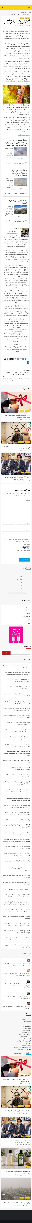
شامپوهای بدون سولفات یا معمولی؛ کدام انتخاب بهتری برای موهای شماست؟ (17, 688)
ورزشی (22, 472)
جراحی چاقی (28, 1028)
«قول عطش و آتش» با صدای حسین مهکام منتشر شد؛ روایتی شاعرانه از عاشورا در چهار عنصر (17, 731)
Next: (16, 379)
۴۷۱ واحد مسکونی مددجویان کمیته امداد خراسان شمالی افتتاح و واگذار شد (17, 416)
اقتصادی (22, 411)
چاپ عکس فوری (27, 1026)
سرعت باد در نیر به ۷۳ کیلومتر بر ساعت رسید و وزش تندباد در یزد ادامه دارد (17, 695)
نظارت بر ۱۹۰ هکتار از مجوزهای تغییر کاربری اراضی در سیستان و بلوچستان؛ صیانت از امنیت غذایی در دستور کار (16, 903)
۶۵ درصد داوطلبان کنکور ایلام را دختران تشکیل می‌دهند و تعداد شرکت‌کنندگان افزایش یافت (16, 702)
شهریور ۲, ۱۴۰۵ (19, 481)
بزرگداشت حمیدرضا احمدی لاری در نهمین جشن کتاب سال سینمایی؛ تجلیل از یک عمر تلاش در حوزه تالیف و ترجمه (16, 939)
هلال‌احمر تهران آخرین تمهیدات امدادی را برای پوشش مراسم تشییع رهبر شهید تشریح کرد (17, 964)
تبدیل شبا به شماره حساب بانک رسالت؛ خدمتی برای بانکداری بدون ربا (17, 946)
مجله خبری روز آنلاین (24, 134)
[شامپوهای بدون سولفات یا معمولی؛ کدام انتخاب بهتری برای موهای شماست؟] (16, 1158)
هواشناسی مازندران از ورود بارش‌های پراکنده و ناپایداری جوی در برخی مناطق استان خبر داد (16, 709)
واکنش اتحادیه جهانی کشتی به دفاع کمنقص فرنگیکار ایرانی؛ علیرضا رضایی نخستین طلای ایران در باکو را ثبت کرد (17, 791)
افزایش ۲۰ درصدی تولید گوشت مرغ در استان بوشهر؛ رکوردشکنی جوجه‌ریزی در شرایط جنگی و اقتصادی (17, 745)
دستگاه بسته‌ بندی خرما (25, 1034)
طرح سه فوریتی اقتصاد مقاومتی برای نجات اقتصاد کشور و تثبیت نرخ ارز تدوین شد (16, 723)
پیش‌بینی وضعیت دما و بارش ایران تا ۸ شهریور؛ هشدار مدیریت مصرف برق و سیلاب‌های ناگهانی (17, 833)
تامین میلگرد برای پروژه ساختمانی (22, 1047)
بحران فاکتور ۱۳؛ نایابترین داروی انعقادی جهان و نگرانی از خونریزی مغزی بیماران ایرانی (16, 974)
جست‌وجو (27, 646)
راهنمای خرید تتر (26, 1030)
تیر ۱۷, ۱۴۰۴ (19, 25)
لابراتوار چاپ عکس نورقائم (24, 1040)
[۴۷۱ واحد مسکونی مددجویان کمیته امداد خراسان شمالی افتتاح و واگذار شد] (16, 402)
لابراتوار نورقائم (27, 1038)
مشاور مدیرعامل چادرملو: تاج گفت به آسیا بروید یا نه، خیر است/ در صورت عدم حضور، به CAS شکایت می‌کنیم (16, 840)
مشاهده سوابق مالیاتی (25, 1032)
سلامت (28, 613)
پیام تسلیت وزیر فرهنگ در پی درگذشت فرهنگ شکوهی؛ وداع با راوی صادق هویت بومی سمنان (16, 776)
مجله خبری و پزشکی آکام (24, 1049)
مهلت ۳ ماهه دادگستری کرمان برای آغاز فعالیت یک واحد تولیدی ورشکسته (16, 869)
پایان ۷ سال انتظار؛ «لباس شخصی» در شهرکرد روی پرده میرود (17, 862)
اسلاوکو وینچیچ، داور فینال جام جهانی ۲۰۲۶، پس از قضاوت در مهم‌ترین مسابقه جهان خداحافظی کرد (16, 806)
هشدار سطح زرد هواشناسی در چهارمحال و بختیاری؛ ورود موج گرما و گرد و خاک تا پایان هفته (17, 932)
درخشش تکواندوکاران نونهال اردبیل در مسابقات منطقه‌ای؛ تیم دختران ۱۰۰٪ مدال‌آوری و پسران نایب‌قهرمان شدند (16, 753)
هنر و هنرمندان (21, 442)
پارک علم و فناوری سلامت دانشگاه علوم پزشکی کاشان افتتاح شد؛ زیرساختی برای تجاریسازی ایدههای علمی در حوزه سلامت (17, 986)
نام (14, 523)
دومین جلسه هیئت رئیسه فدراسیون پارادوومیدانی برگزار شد (16, 761)
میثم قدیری (26, 25)
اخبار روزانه (27, 18)
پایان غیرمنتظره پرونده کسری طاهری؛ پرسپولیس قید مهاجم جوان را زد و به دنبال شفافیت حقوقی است (17, 910)
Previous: (17, 372)
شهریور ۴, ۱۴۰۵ (19, 450)
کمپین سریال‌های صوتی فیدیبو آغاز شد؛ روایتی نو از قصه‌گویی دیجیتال (17, 847)
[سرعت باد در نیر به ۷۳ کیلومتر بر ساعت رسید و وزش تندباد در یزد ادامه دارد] (16, 1189)
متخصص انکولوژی (26, 1019)
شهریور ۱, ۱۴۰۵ (19, 1175)
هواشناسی (22, 18)
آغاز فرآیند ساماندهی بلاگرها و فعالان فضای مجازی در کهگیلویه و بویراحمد (17, 826)
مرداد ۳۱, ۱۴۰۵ (19, 1206)
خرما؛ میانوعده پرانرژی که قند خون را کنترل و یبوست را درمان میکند (16, 1007)
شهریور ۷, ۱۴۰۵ (19, 419)
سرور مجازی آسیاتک (26, 1036)
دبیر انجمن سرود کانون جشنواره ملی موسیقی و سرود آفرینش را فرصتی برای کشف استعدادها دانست (16, 447)
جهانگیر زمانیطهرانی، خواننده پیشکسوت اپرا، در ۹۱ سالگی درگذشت (16, 917)
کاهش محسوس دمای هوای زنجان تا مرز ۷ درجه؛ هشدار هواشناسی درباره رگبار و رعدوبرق (17, 855)
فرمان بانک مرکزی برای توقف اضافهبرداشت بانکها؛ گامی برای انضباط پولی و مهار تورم (16, 783)
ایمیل (28, 523)
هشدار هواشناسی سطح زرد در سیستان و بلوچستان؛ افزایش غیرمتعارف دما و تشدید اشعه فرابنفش (17, 896)
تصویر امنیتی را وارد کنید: (23, 550)
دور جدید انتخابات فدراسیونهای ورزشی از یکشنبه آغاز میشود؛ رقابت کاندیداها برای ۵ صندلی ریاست (17, 924)
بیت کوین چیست (26, 1045)
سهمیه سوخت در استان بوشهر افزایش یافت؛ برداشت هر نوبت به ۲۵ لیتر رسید (16, 738)
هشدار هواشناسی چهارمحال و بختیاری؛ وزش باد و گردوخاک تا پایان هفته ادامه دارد (18, 768)
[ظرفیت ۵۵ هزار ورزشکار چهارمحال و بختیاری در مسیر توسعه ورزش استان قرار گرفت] (16, 464)
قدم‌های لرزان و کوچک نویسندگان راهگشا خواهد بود (17, 889)
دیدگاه (28, 500)
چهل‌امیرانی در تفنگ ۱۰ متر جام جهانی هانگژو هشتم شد (17, 820)
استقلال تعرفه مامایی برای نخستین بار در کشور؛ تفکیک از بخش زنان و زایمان (16, 997)
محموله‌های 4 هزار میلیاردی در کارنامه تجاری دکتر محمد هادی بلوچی (16, 876)
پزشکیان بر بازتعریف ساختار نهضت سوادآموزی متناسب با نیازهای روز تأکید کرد (16, 716)
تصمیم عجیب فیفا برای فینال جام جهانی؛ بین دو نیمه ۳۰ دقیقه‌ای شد (16, 883)
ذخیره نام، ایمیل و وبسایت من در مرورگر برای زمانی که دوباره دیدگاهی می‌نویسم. (16, 540)
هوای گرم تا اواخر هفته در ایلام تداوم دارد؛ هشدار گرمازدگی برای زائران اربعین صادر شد (18, 799)
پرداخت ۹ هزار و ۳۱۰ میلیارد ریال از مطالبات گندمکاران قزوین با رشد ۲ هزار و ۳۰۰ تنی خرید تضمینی (17, 814)
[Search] (2, 7)
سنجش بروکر (27, 1021)
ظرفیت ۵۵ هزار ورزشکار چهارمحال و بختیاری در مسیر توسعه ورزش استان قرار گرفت (17, 478)
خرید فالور (28, 1043)
